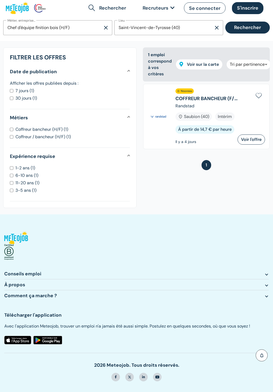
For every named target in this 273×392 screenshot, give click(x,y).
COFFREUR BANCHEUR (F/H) (206, 99)
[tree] (206, 119)
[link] (158, 8)
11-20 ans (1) (27, 183)
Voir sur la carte (202, 64)
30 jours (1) (26, 98)
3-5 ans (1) (26, 190)
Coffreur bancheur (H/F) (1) (41, 129)
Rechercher (247, 27)
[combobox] (52, 27)
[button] (108, 8)
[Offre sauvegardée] (258, 94)
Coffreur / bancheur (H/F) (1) (43, 137)
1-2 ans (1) (25, 168)
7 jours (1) (24, 90)
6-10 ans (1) (26, 175)
